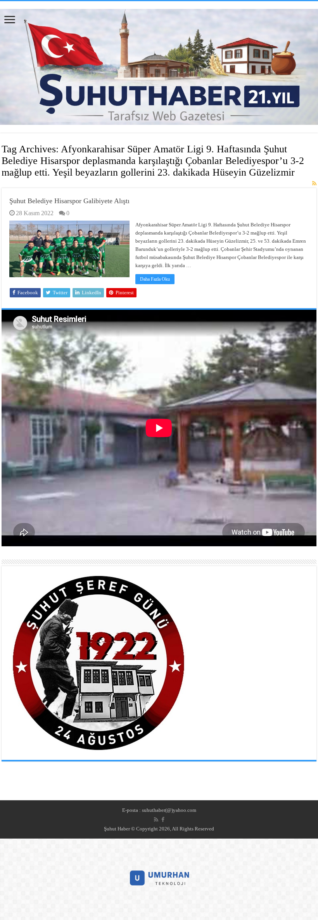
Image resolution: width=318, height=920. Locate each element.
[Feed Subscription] (314, 184)
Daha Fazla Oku (155, 279)
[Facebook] (163, 819)
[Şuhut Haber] (159, 65)
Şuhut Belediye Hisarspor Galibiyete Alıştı (69, 201)
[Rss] (156, 819)
